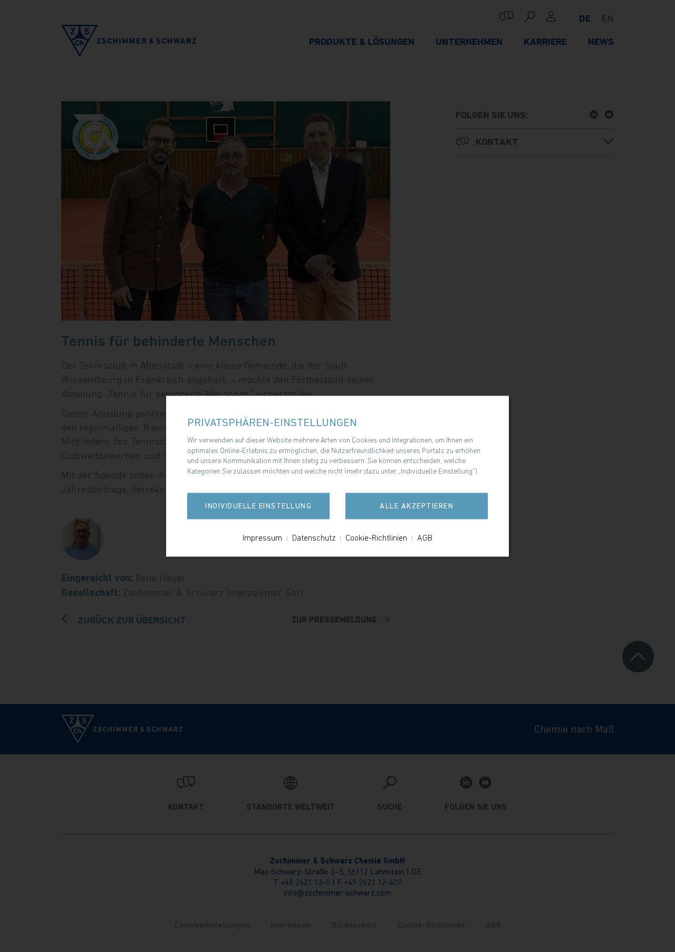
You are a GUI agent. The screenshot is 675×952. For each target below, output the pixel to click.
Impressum (262, 537)
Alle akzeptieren (417, 506)
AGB (424, 537)
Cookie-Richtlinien (376, 537)
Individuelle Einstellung (258, 506)
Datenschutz (313, 537)
